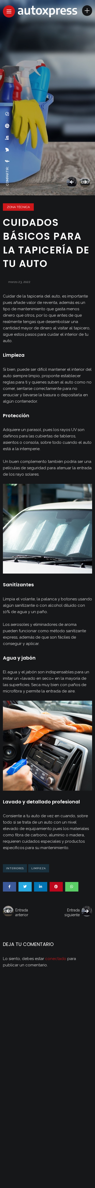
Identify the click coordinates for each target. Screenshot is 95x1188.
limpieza (38, 868)
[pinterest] (7, 126)
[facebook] (7, 161)
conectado (55, 958)
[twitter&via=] (7, 150)
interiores (15, 868)
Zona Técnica (18, 207)
